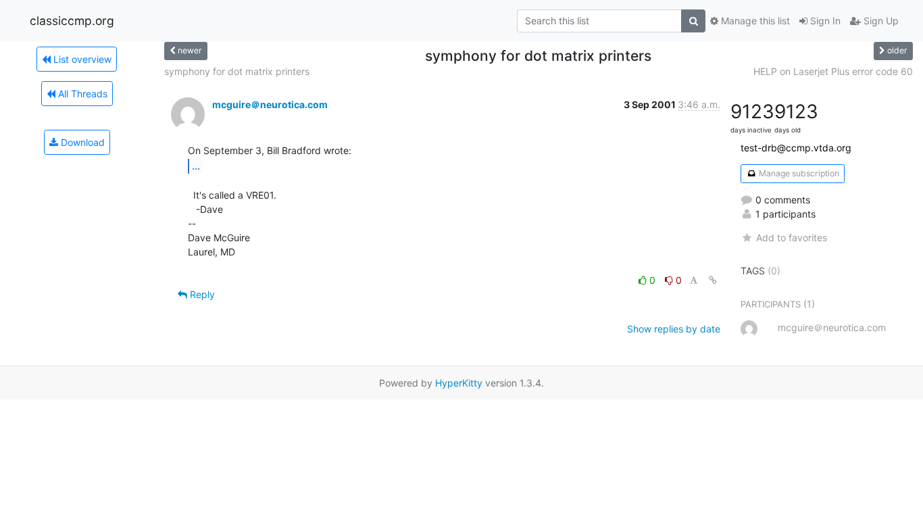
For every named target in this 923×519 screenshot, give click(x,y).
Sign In (824, 20)
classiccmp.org (72, 21)
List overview (81, 59)
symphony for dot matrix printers (236, 71)
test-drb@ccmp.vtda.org (796, 147)
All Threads (81, 93)
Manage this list (754, 20)
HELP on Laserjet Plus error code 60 (833, 71)
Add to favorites (791, 237)
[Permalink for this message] (712, 280)
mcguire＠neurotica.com (270, 104)
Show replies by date (673, 329)
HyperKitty (458, 383)
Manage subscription (798, 173)
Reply (201, 294)
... (196, 165)
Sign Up (880, 20)
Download (81, 142)
